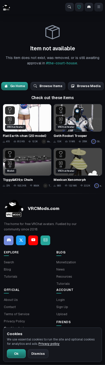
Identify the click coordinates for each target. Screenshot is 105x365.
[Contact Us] (45, 240)
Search (9, 262)
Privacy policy (49, 344)
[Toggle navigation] (98, 7)
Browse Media (88, 86)
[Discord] (89, 7)
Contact (10, 307)
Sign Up (62, 307)
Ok (16, 353)
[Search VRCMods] (69, 7)
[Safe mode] (79, 7)
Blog (7, 269)
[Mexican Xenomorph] (78, 168)
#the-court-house (61, 63)
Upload (61, 314)
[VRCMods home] (6, 7)
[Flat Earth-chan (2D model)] (27, 124)
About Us (11, 300)
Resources (64, 276)
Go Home (17, 86)
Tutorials (10, 276)
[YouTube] (33, 240)
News (60, 269)
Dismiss (38, 353)
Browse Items (50, 86)
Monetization (66, 262)
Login (60, 300)
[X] (21, 240)
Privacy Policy (14, 321)
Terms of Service (16, 314)
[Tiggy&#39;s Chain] (27, 168)
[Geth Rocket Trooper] (78, 124)
